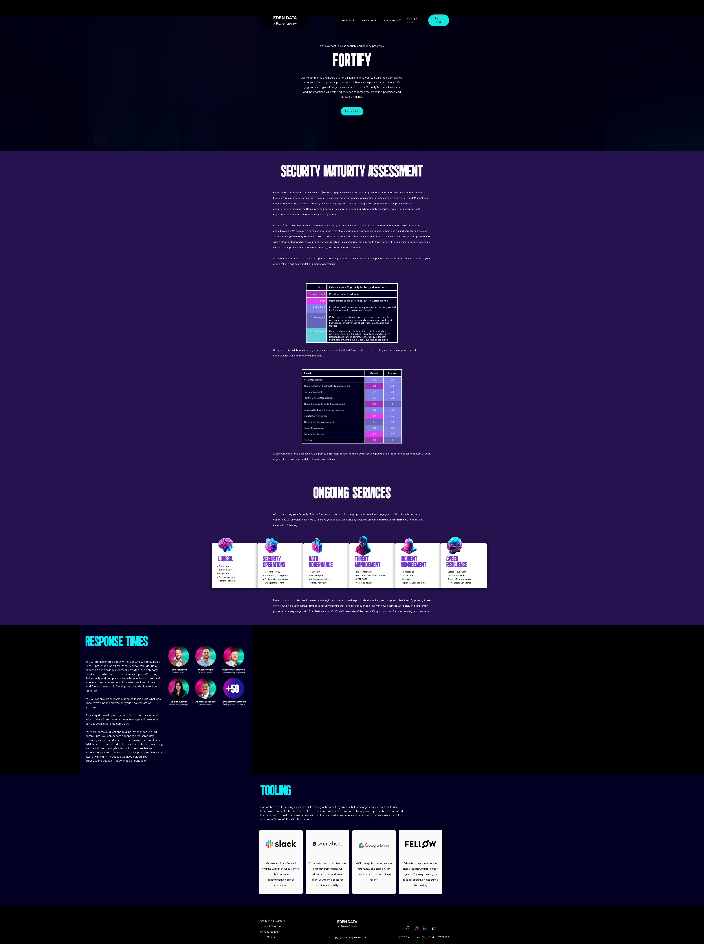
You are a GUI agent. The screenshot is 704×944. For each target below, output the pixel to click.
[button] (349, 20)
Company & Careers (272, 920)
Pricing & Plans (412, 20)
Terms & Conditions (272, 926)
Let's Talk (438, 20)
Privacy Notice (269, 931)
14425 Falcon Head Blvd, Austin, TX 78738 (423, 937)
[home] (284, 20)
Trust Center (267, 937)
